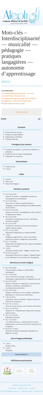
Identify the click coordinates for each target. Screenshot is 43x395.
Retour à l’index (22, 112)
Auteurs (8, 179)
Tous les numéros (21, 354)
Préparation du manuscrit (14, 156)
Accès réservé (38, 391)
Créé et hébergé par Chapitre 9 (10, 391)
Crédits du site (10, 166)
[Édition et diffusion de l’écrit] (19, 370)
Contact (8, 168)
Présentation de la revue (14, 132)
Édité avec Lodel (27, 391)
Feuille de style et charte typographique (19, 153)
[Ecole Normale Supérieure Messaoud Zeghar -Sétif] (7, 370)
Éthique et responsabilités (14, 134)
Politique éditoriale (12, 139)
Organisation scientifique (14, 136)
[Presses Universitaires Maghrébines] (31, 370)
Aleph (3, 118)
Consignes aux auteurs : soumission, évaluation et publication (22, 150)
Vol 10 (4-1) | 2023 (19, 103)
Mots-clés (9, 181)
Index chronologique (12, 183)
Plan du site (12, 388)
